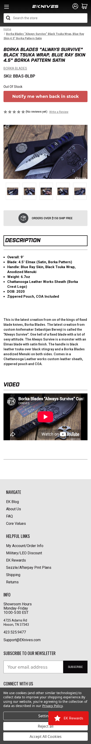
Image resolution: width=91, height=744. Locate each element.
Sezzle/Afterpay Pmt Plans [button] (28, 567)
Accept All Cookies (46, 736)
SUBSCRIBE (75, 667)
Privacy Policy (52, 705)
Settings (45, 715)
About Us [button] (13, 509)
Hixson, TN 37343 (17, 624)
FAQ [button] (9, 516)
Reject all (45, 726)
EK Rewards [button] (16, 560)
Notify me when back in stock (45, 96)
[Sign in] (75, 6)
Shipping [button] (13, 575)
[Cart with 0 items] (85, 6)
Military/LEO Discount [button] (24, 553)
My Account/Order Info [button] (24, 546)
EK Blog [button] (12, 502)
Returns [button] (12, 582)
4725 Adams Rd (15, 620)
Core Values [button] (16, 523)
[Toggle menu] (6, 8)
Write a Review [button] (58, 112)
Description (22, 240)
